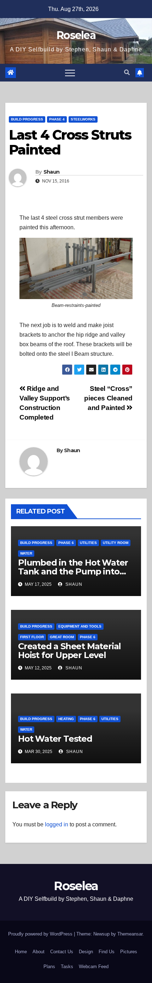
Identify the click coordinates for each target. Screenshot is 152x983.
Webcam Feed (94, 966)
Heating (66, 719)
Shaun (51, 172)
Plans (49, 966)
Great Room (62, 637)
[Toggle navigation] (70, 73)
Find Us (107, 951)
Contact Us (61, 951)
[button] (127, 72)
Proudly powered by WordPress (41, 934)
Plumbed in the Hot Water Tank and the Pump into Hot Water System (73, 571)
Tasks (67, 966)
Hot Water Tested (55, 739)
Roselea (76, 35)
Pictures (128, 951)
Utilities (88, 543)
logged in (56, 824)
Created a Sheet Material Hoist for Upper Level (69, 650)
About (39, 951)
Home (21, 951)
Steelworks (83, 119)
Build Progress (27, 119)
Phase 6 (66, 543)
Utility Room (115, 543)
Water (26, 553)
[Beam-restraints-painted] (76, 268)
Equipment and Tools (79, 626)
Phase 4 (57, 119)
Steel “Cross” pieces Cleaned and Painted (108, 398)
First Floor (32, 637)
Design (86, 951)
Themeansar (129, 934)
